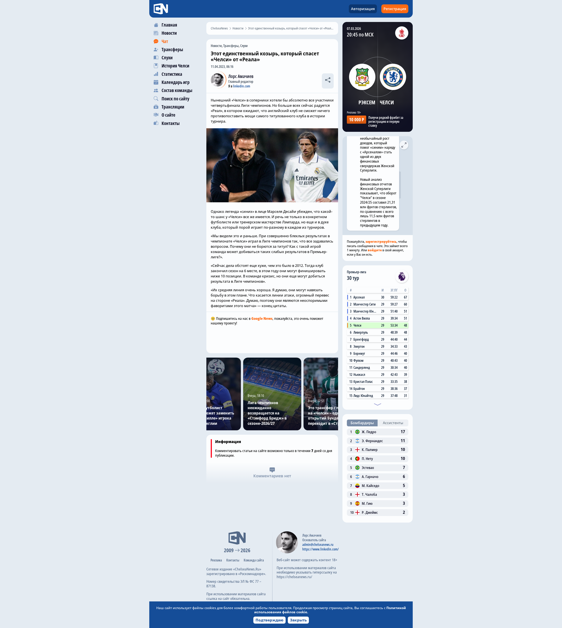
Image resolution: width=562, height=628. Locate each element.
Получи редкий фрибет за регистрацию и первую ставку (385, 121)
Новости (216, 45)
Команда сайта (254, 560)
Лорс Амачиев (240, 76)
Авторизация (363, 8)
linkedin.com (241, 86)
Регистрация (395, 8)
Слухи (244, 45)
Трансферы (231, 45)
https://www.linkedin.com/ (320, 549)
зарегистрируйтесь (381, 241)
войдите (375, 250)
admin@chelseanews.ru (317, 544)
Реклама (216, 560)
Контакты (232, 560)
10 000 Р (356, 119)
